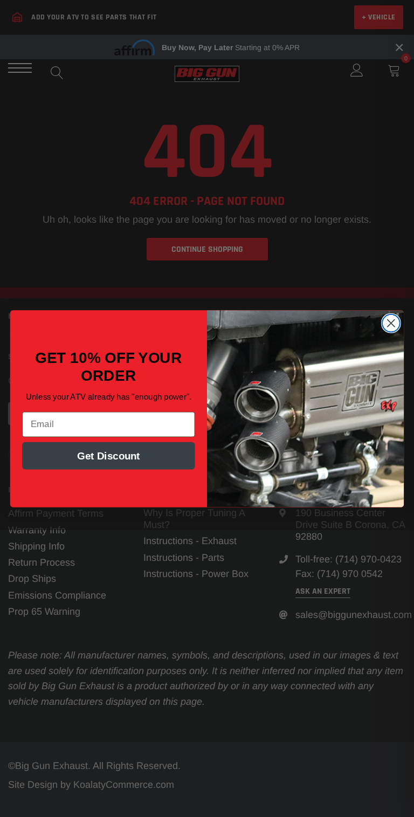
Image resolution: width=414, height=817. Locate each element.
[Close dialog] (391, 323)
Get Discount (108, 455)
